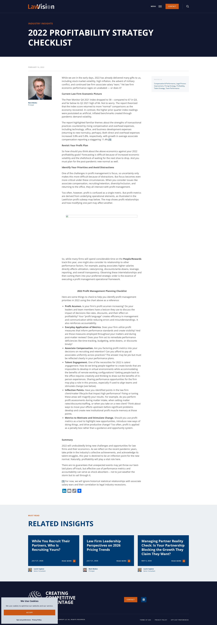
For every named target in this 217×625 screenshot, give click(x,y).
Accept (29, 612)
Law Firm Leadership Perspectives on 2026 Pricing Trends (104, 545)
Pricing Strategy (170, 86)
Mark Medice (32, 103)
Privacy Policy (36, 620)
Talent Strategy (159, 88)
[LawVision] (41, 6)
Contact (172, 6)
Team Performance (172, 88)
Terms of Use (145, 620)
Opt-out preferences (23, 620)
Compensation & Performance (164, 83)
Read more (67, 561)
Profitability (180, 86)
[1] (109, 139)
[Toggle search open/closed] (187, 6)
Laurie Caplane (39, 569)
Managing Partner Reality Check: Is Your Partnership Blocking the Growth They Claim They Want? (163, 547)
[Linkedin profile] (143, 599)
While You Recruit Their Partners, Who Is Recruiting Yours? (51, 545)
